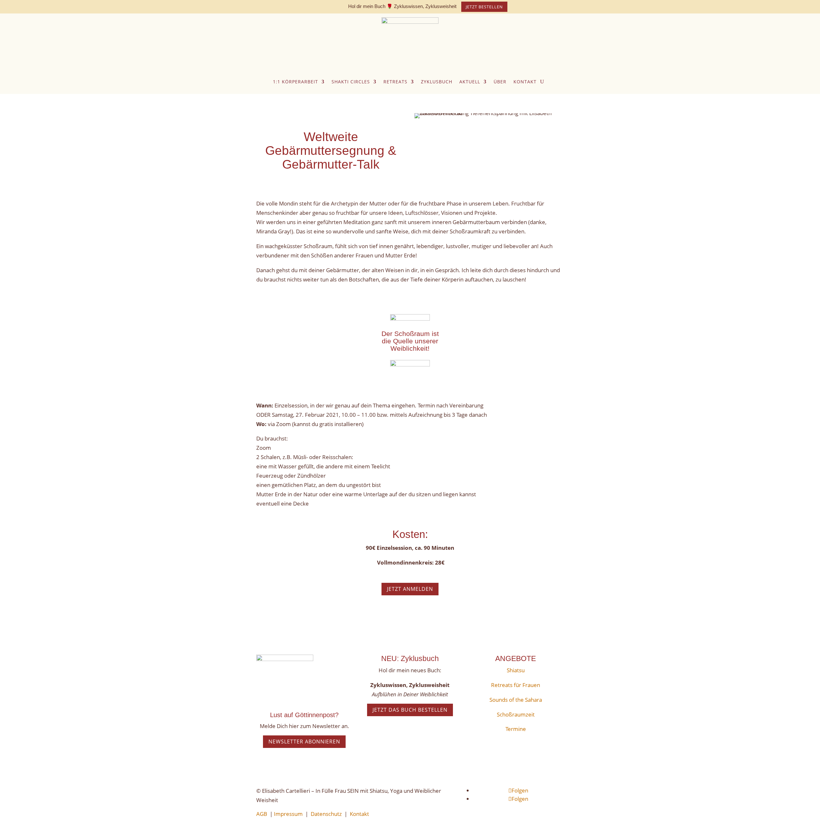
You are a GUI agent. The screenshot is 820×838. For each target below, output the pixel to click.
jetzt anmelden (410, 588)
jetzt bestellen (484, 7)
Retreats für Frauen (515, 685)
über (500, 82)
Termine (515, 729)
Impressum (288, 813)
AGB (261, 813)
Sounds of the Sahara (515, 699)
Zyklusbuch (436, 82)
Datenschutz (326, 813)
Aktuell (469, 82)
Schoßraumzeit (516, 714)
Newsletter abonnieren (304, 741)
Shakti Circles (351, 82)
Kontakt (525, 82)
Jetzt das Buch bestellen (410, 709)
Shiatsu (516, 670)
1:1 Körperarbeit (295, 82)
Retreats (395, 82)
